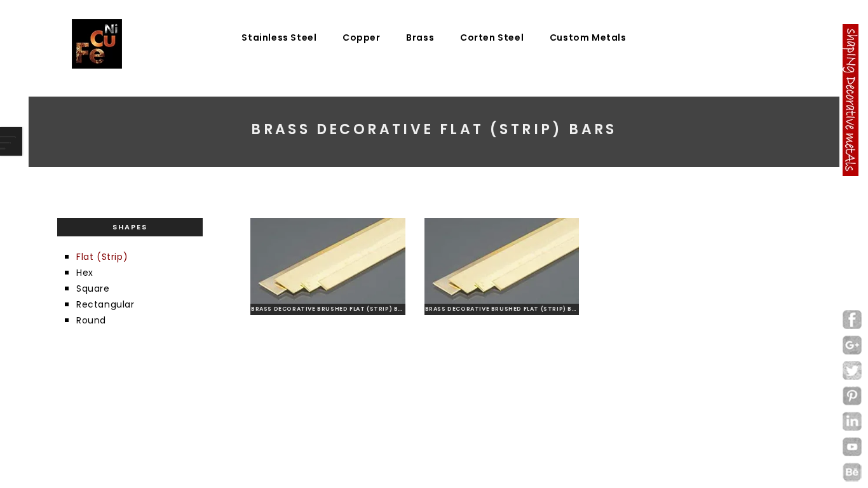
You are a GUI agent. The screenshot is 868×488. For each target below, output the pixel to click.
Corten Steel (492, 37)
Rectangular (105, 304)
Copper (361, 37)
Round (91, 320)
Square (93, 288)
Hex (84, 272)
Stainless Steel (278, 37)
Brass (420, 37)
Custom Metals (588, 37)
